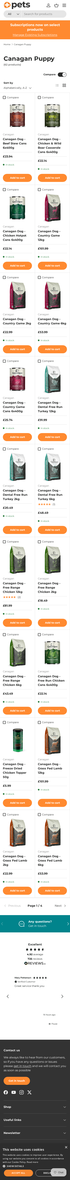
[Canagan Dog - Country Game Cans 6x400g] (17, 378)
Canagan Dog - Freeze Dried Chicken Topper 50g (14, 770)
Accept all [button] (18, 1172)
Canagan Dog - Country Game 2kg (17, 321)
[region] (35, 996)
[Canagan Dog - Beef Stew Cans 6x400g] (17, 115)
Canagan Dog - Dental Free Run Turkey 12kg (50, 407)
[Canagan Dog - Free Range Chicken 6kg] (17, 652)
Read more (32, 1162)
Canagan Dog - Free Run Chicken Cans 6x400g (51, 681)
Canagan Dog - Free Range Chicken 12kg (14, 588)
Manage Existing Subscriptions (35, 35)
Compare (49, 74)
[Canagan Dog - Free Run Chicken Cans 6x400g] (52, 652)
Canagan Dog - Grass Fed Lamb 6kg (50, 861)
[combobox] (35, 14)
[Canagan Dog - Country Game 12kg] (52, 207)
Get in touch (17, 1080)
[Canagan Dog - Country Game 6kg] (52, 295)
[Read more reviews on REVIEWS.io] (35, 964)
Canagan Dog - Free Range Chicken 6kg (14, 681)
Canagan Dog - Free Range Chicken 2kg (49, 588)
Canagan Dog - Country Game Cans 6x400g (14, 407)
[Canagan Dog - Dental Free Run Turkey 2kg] (17, 466)
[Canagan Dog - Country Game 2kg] (17, 295)
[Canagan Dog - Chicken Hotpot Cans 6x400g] (17, 207)
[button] (56, 5)
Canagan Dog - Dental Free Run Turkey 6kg (50, 495)
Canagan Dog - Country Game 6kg (52, 321)
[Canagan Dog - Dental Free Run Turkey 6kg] (52, 466)
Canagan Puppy (22, 44)
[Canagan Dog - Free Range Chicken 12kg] (17, 559)
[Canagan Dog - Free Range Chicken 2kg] (52, 559)
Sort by (8, 82)
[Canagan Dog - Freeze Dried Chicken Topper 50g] (17, 740)
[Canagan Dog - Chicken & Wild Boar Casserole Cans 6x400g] (52, 115)
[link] (14, 906)
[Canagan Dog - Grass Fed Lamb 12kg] (52, 740)
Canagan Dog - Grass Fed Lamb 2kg (15, 861)
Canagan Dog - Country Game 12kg (49, 236)
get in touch (22, 1066)
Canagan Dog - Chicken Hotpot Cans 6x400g (14, 236)
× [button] (66, 1147)
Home (7, 44)
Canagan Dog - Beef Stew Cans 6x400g (15, 143)
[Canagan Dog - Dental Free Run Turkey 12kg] (52, 378)
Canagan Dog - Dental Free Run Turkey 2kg (15, 495)
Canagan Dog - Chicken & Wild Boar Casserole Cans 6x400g (49, 145)
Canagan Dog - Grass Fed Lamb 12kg (50, 768)
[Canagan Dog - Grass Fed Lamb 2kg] (17, 832)
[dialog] (35, 1162)
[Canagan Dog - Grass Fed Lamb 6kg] (52, 832)
